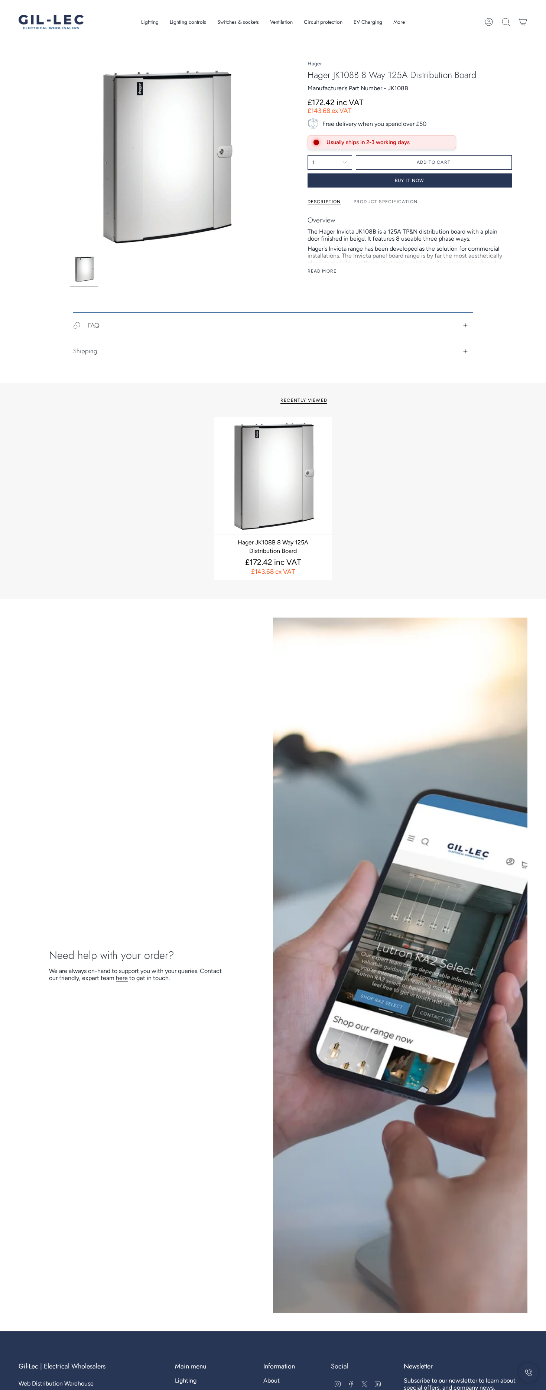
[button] (150, 22)
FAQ (93, 325)
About (271, 1380)
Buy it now (410, 180)
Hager (315, 64)
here (122, 978)
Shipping (85, 350)
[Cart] (523, 22)
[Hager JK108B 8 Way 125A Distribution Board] (273, 476)
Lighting (185, 1380)
